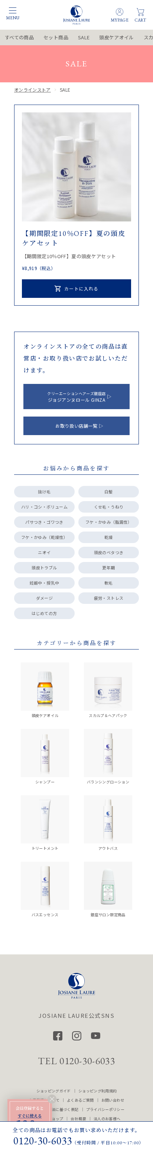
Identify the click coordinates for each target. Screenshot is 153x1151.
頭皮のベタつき (108, 552)
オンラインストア (32, 89)
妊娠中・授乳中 (44, 583)
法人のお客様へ (107, 1118)
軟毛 (108, 583)
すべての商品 (19, 37)
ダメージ (44, 598)
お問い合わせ (112, 1100)
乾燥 (108, 537)
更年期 (108, 567)
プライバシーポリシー (105, 1109)
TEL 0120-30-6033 (76, 1061)
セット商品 (55, 37)
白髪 (108, 491)
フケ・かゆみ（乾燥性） (44, 537)
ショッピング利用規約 (97, 1091)
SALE (83, 37)
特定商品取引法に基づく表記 (54, 1109)
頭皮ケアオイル (116, 37)
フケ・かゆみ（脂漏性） (108, 522)
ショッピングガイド (53, 1091)
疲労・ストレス (108, 598)
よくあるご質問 (80, 1100)
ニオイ (44, 552)
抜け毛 (44, 491)
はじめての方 (44, 613)
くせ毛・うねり (108, 507)
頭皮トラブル (44, 567)
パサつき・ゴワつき (44, 522)
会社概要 (78, 1118)
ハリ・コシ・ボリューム (44, 507)
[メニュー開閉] (12, 10)
